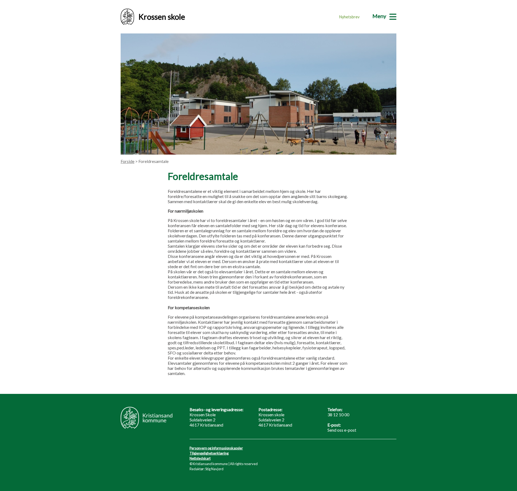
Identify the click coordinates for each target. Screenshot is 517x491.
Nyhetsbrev (349, 17)
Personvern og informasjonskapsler (216, 448)
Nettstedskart (200, 458)
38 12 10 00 (338, 414)
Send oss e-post (341, 429)
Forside (127, 161)
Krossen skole (161, 16)
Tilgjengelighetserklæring (209, 453)
